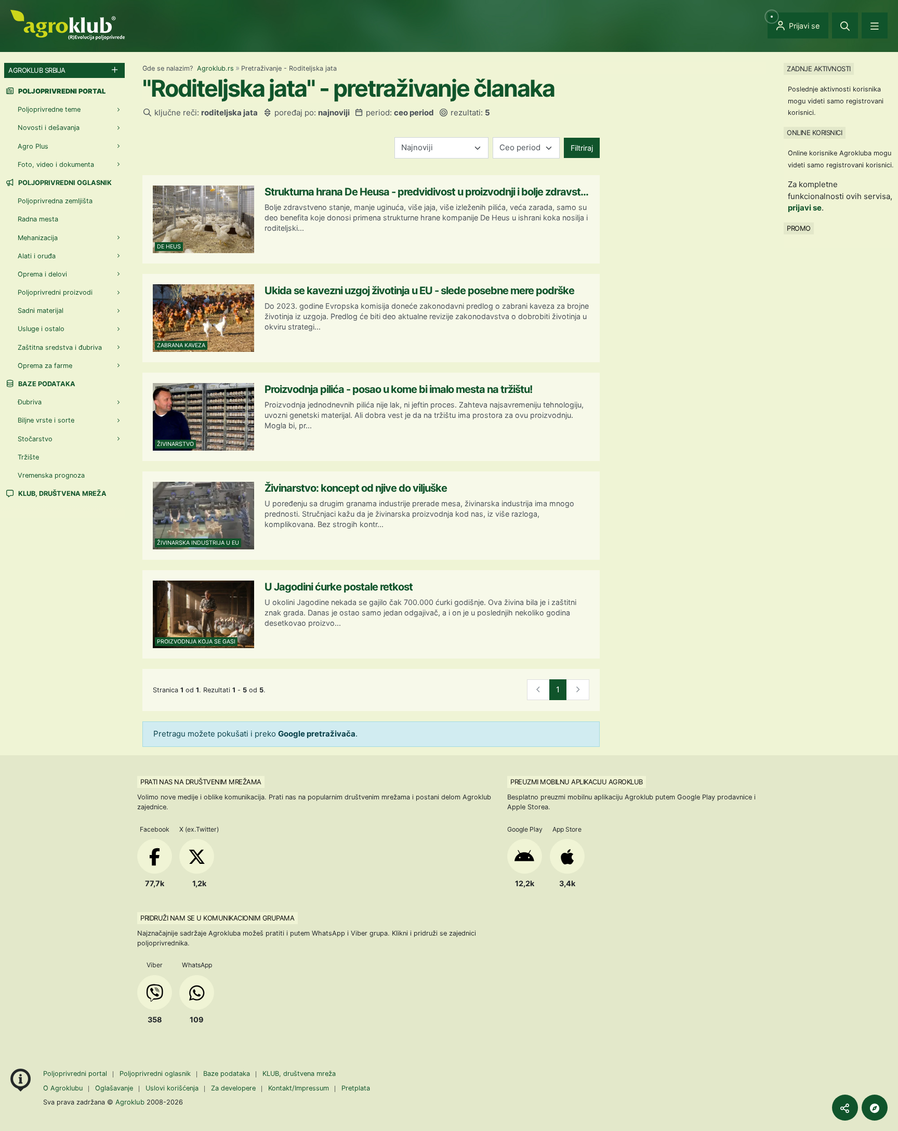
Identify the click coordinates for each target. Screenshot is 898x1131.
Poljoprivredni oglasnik (64, 183)
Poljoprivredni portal (76, 1073)
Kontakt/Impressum (298, 1088)
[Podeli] (845, 1108)
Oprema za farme (45, 366)
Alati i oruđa (37, 256)
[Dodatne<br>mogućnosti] (875, 1108)
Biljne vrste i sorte (46, 420)
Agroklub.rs (215, 68)
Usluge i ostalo (41, 329)
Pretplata (355, 1088)
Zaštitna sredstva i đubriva (60, 347)
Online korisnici (814, 132)
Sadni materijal (40, 310)
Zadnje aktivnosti (819, 68)
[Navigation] (875, 25)
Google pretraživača (316, 734)
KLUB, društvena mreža (62, 493)
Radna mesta (38, 219)
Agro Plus (33, 146)
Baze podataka (46, 384)
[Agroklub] (67, 24)
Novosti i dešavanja (49, 127)
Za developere (233, 1088)
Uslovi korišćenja (172, 1088)
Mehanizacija (38, 238)
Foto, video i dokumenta (56, 164)
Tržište (28, 457)
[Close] (845, 25)
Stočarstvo (35, 439)
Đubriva (30, 402)
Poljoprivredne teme (49, 109)
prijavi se (805, 208)
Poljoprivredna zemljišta (55, 201)
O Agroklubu (63, 1088)
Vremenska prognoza (51, 475)
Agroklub (129, 1102)
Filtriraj (582, 147)
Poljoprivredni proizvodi (55, 292)
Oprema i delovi (42, 274)
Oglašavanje (114, 1088)
